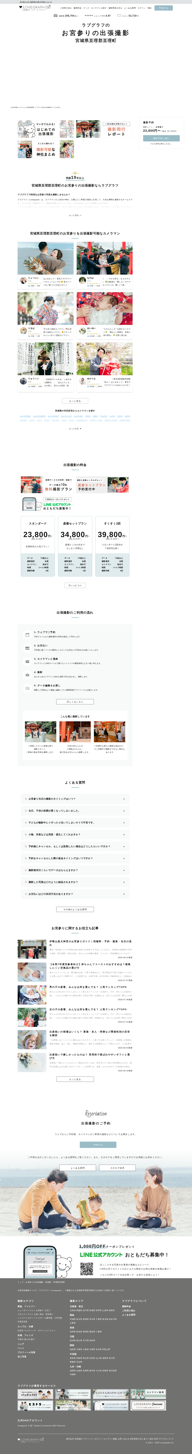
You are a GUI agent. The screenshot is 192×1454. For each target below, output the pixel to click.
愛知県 (92, 1332)
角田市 (127, 416)
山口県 (99, 1358)
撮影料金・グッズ (81, 8)
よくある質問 (130, 8)
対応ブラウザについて (164, 1439)
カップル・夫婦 (25, 1326)
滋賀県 (73, 1349)
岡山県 (86, 1358)
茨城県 (73, 1319)
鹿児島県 (113, 1371)
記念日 (21, 1330)
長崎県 (86, 1371)
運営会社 (70, 1439)
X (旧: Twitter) (34, 1426)
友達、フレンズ (25, 1335)
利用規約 (78, 1439)
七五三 (47, 1310)
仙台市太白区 (66, 416)
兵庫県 (92, 1349)
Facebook (46, 1426)
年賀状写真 (22, 1322)
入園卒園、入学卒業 (53, 1318)
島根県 (79, 1358)
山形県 (105, 1310)
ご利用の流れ (66, 8)
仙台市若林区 (53, 416)
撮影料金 (126, 1306)
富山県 (79, 1340)
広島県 (92, 1358)
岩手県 (86, 1310)
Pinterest (61, 1426)
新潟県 (73, 1340)
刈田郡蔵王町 (82, 420)
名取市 (120, 416)
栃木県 (79, 1319)
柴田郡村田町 (124, 420)
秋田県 (99, 1310)
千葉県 (99, 1319)
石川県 (86, 1340)
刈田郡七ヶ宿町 (96, 420)
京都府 (79, 1349)
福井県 (92, 1340)
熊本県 (92, 1371)
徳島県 (105, 1358)
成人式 (27, 1339)
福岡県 (73, 1371)
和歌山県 (106, 1349)
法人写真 (22, 1356)
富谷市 (71, 420)
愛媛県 (73, 1362)
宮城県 (92, 1310)
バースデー (39, 1318)
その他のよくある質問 (75, 909)
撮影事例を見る (115, 8)
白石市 (112, 416)
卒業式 (21, 1339)
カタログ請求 (117, 1168)
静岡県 (86, 1332)
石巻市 (88, 416)
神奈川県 (113, 1319)
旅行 (33, 1339)
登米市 (39, 420)
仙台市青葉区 (25, 416)
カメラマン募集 (110, 1439)
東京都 (105, 1319)
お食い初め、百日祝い (44, 1314)
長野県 (73, 1332)
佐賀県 (79, 1371)
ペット (21, 1348)
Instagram (22, 1426)
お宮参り (40, 1310)
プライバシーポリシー (93, 1439)
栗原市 (47, 420)
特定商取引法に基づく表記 (141, 1439)
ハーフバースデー (25, 1318)
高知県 (79, 1362)
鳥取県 (73, 1358)
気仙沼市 (104, 416)
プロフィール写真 (26, 1352)
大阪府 (86, 1349)
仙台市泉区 (78, 416)
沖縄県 (73, 1374)
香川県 (112, 1358)
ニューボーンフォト (26, 1310)
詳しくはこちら (75, 585)
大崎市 (64, 420)
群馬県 (86, 1319)
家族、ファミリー (26, 1306)
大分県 (99, 1371)
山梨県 (73, 1323)
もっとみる (74, 429)
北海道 (73, 1310)
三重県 (99, 1332)
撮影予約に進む (161, 138)
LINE (53, 1426)
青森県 (79, 1310)
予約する (163, 8)
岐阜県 (79, 1332)
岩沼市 (32, 420)
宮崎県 (105, 1371)
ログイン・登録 (144, 8)
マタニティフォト (25, 1314)
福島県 (112, 1310)
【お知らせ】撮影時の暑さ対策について (35, 2)
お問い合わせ (123, 1439)
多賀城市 (23, 420)
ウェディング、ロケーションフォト (40, 1330)
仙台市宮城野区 (39, 416)
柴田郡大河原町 (110, 420)
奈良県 (99, 1349)
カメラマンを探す (99, 8)
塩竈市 (95, 416)
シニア (21, 1344)
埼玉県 (92, 1319)
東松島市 (55, 420)
